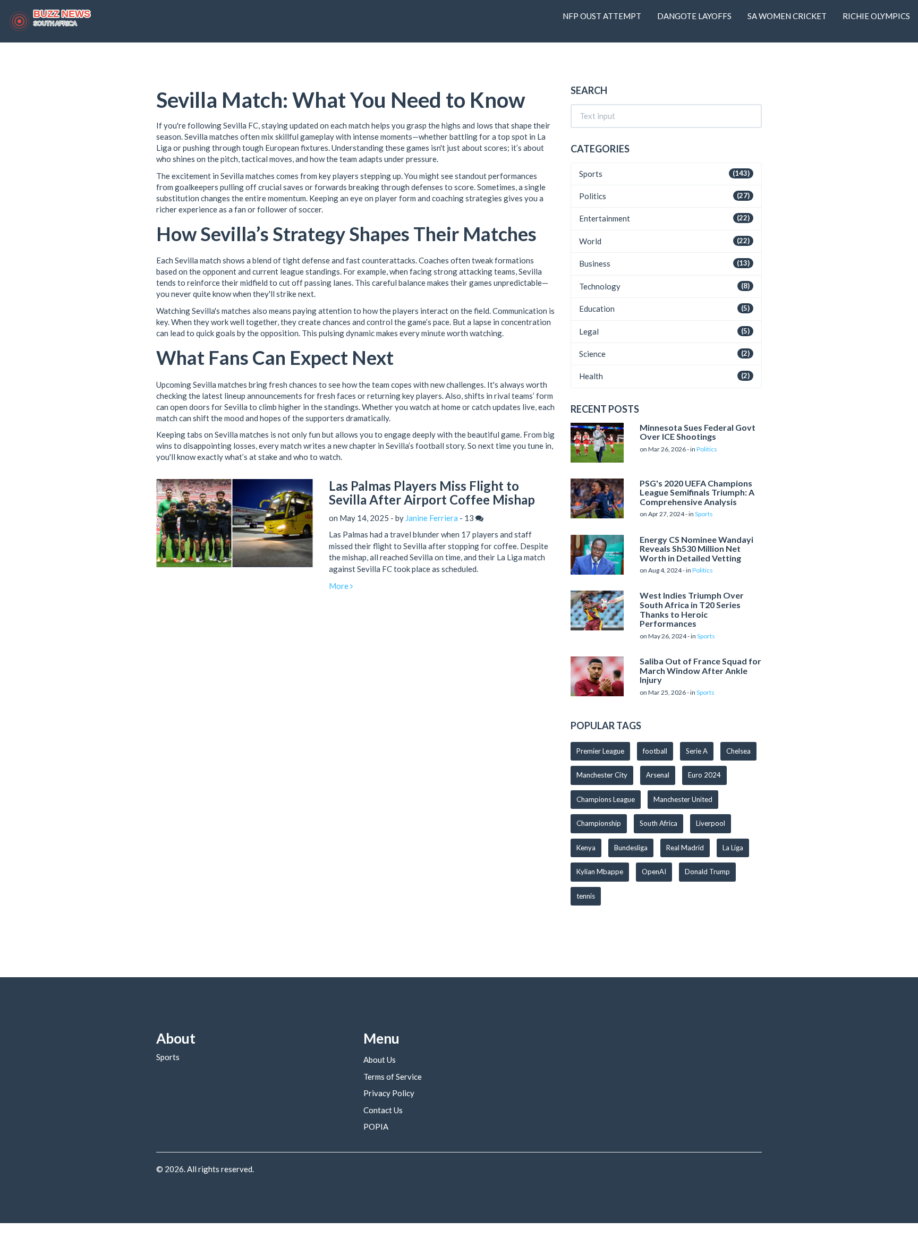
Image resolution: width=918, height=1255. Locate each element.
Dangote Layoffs (694, 16)
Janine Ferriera (431, 518)
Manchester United (682, 799)
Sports (590, 173)
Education (597, 308)
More (339, 586)
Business (594, 263)
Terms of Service (392, 1076)
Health (591, 376)
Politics (592, 196)
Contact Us (383, 1110)
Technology (599, 286)
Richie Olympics (876, 16)
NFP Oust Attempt (602, 16)
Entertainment (604, 218)
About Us (379, 1059)
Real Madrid (685, 847)
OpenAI (654, 871)
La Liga (732, 847)
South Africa (658, 823)
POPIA (375, 1126)
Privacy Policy (388, 1093)
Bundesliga (631, 847)
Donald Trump (707, 871)
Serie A (697, 751)
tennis (585, 896)
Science (592, 353)
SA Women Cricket (787, 16)
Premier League (600, 751)
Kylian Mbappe (599, 871)
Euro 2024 (704, 775)
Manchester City (601, 775)
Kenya (586, 847)
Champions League (605, 799)
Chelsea (738, 751)
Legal (589, 331)
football (655, 751)
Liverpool (710, 823)
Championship (598, 823)
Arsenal (657, 775)
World (590, 241)
